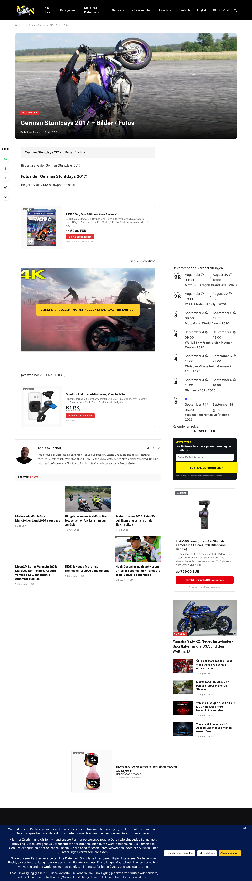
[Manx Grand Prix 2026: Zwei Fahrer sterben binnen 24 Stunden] (183, 687)
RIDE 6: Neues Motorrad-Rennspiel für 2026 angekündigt (87, 569)
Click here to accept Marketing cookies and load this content (88, 309)
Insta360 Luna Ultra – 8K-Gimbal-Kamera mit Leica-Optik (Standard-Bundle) (201, 545)
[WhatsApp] (5, 159)
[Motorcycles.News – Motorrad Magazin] (25, 10)
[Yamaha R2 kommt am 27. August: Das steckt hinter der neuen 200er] (183, 729)
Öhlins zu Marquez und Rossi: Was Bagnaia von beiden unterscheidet (214, 664)
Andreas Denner (32, 132)
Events (163, 10)
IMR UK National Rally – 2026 (205, 304)
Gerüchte (179, 634)
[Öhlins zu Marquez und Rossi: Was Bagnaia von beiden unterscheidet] (183, 666)
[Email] (5, 196)
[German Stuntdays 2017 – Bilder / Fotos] (126, 86)
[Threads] (5, 187)
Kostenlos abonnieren (206, 467)
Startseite (20, 25)
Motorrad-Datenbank (91, 10)
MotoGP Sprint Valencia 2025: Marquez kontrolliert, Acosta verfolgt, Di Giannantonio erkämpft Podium (36, 572)
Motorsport (29, 113)
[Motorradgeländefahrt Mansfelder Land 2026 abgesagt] (38, 499)
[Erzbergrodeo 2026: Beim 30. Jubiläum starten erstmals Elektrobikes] (138, 499)
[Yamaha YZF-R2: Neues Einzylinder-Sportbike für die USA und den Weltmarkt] (205, 618)
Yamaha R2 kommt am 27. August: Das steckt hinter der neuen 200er (214, 728)
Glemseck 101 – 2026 (200, 390)
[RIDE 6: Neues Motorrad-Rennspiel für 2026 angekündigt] (88, 549)
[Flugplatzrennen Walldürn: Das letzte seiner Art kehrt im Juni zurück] (88, 499)
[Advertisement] (200, 202)
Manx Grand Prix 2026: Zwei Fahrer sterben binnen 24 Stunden (213, 686)
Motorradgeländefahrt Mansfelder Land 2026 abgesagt (37, 518)
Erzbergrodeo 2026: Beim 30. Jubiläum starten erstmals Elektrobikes (135, 520)
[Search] (235, 10)
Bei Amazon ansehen (80, 236)
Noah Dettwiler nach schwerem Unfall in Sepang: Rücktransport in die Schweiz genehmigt (137, 571)
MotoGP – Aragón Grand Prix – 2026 (211, 285)
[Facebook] (5, 168)
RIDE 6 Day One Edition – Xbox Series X (91, 214)
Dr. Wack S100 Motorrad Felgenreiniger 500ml (146, 766)
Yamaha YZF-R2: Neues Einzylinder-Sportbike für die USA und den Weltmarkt (203, 646)
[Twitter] (5, 178)
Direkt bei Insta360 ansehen (205, 580)
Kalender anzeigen (186, 426)
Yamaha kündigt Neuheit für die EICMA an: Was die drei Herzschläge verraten (215, 707)
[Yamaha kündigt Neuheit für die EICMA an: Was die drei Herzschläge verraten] (183, 708)
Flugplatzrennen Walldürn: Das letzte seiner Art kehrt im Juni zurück (86, 520)
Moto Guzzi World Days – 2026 (207, 323)
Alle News (48, 10)
